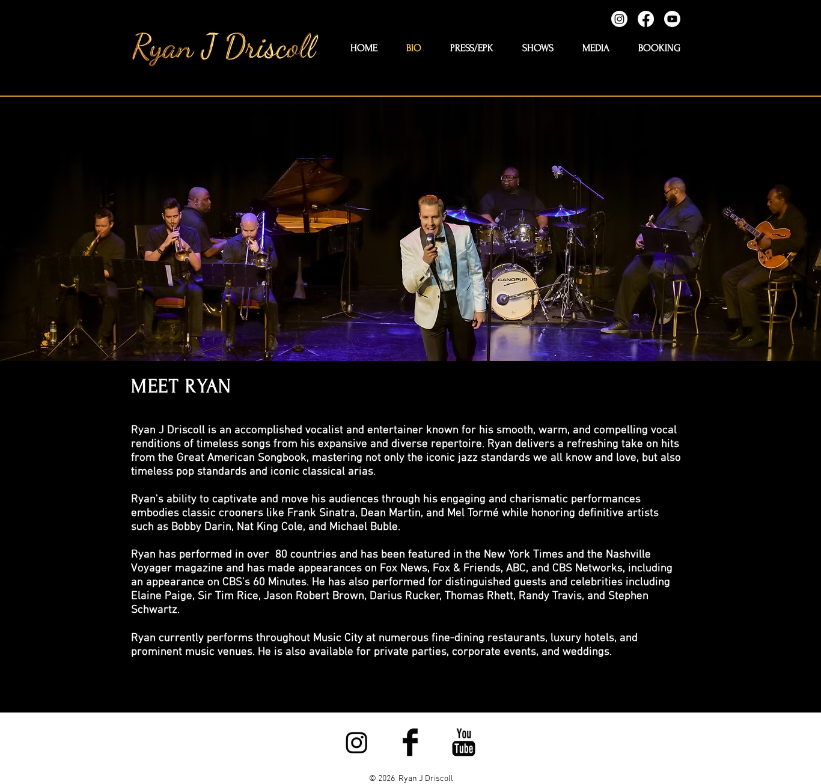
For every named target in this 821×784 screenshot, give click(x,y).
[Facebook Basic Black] (410, 742)
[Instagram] (619, 19)
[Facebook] (646, 19)
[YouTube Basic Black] (464, 742)
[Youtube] (672, 19)
